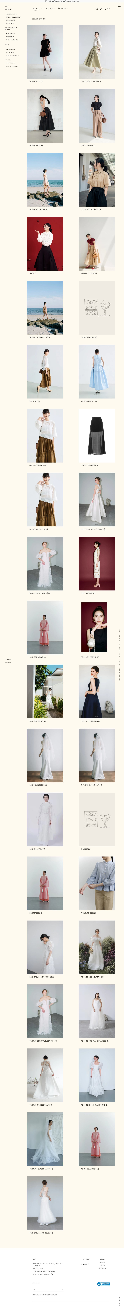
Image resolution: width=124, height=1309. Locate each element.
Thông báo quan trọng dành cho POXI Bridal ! (64, 1)
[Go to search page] (97, 9)
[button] (97, 9)
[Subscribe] (62, 1290)
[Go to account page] (101, 9)
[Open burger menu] (119, 6)
